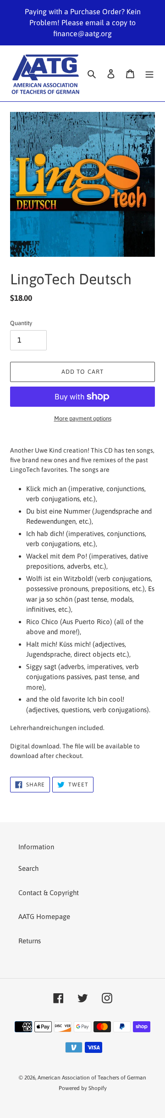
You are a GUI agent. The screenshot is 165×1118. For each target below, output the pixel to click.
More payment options (82, 418)
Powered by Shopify (83, 1088)
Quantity (21, 323)
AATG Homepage (44, 916)
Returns (29, 941)
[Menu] (149, 73)
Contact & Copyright (48, 893)
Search (28, 868)
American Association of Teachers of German (92, 1077)
